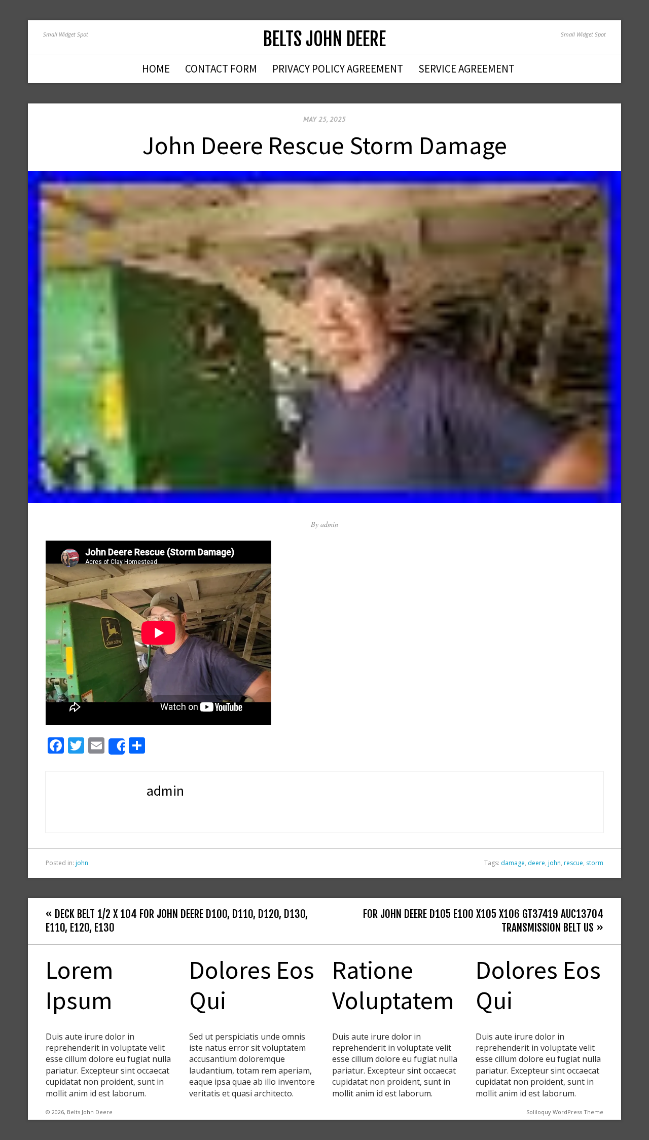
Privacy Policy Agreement (337, 69)
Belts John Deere (324, 39)
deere (536, 863)
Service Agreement (466, 69)
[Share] (116, 746)
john (82, 863)
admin (329, 524)
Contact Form (221, 69)
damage (513, 863)
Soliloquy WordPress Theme (564, 1112)
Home (156, 69)
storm (594, 863)
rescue (573, 863)
